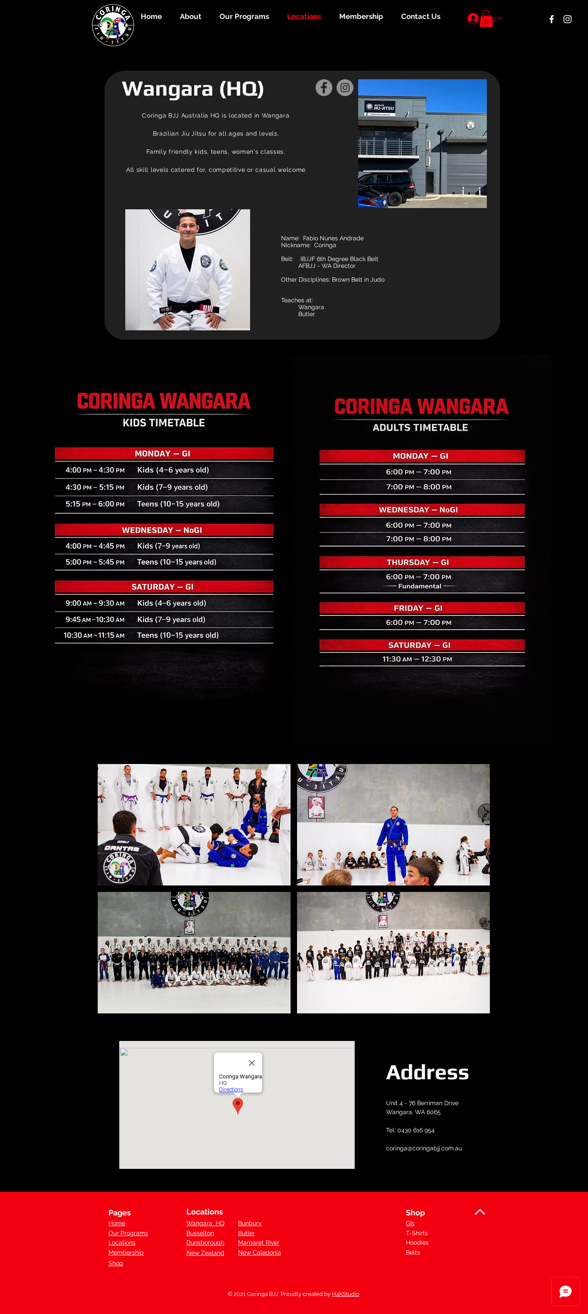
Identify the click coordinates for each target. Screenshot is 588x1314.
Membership (126, 1252)
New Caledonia (259, 1252)
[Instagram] (345, 87)
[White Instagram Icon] (567, 19)
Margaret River (258, 1242)
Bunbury (250, 1223)
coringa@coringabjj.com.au (424, 1148)
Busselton (200, 1233)
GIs (410, 1223)
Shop (115, 1263)
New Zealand (205, 1252)
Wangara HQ (205, 1223)
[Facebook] (324, 87)
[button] (194, 824)
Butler (246, 1233)
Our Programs (128, 1233)
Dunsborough (205, 1242)
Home (116, 1223)
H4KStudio (345, 1294)
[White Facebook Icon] (551, 19)
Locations (122, 1242)
